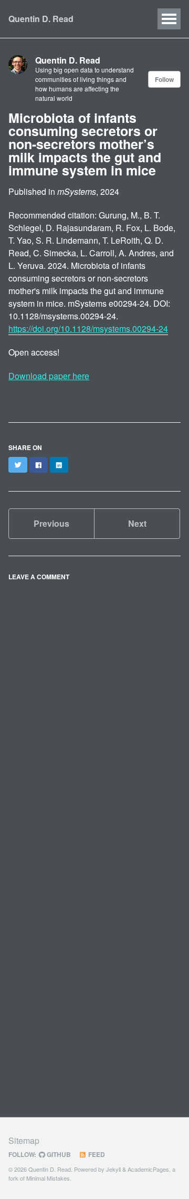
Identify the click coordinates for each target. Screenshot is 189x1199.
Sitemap (23, 1140)
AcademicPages (148, 1169)
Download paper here (48, 376)
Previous (51, 523)
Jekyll (113, 1169)
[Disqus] (94, 717)
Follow (164, 79)
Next (137, 523)
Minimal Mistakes (48, 1178)
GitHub (58, 1154)
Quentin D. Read (41, 19)
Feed (96, 1154)
